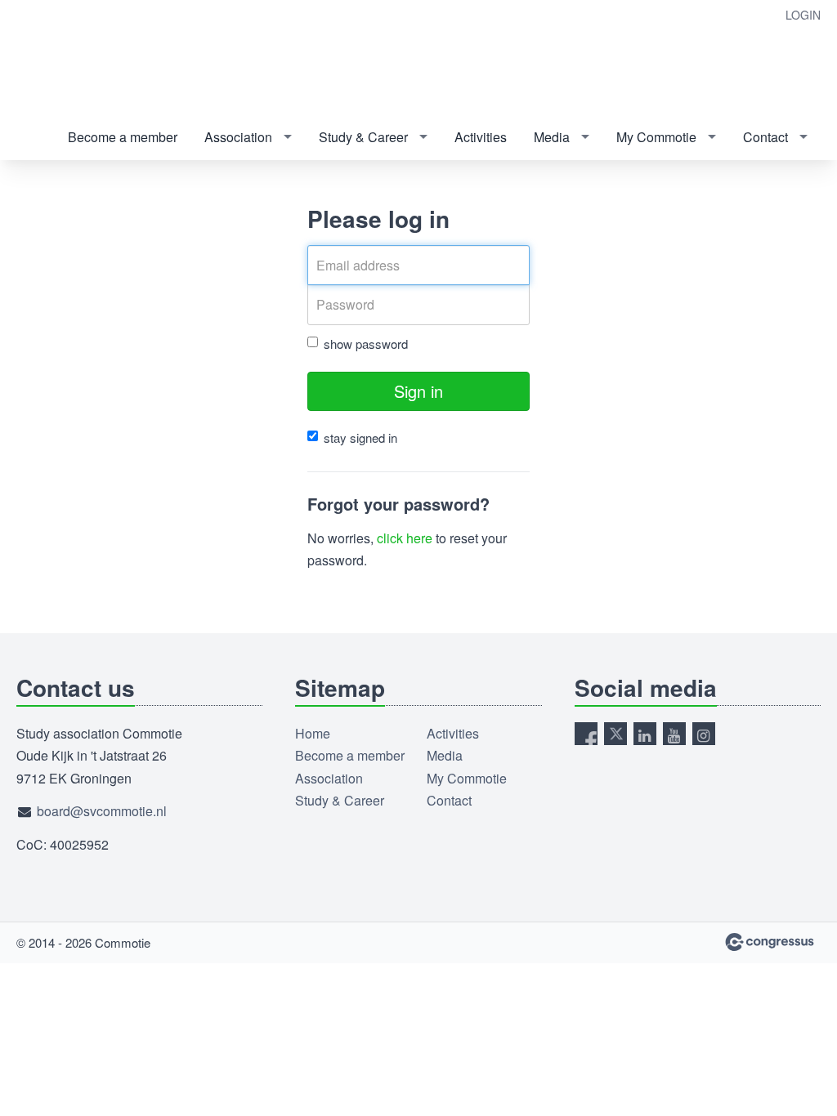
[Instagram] (703, 733)
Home (312, 733)
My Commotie (656, 136)
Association (238, 136)
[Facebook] (586, 733)
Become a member (122, 136)
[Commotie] (81, 58)
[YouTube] (674, 733)
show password (366, 343)
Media (552, 136)
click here (404, 538)
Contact (765, 136)
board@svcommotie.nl (102, 810)
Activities (480, 136)
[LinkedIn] (644, 733)
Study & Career (363, 136)
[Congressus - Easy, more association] (769, 942)
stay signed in (360, 437)
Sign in (418, 391)
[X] (615, 733)
